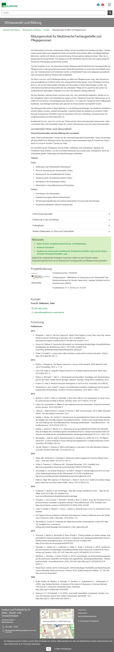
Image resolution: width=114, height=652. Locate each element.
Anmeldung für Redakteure (89, 621)
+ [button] (43, 611)
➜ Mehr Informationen (62, 649)
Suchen (110, 12)
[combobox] (57, 12)
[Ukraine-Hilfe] (98, 5)
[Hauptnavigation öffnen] (109, 5)
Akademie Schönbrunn (45, 247)
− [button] (43, 615)
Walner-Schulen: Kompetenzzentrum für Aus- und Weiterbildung (61, 244)
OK (49, 649)
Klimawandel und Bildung (23, 22)
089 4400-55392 (41, 308)
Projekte (47, 30)
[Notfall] (102, 5)
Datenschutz (82, 613)
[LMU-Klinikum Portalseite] (9, 5)
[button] (49, 313)
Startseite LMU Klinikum (11, 30)
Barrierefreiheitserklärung (87, 616)
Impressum (82, 610)
